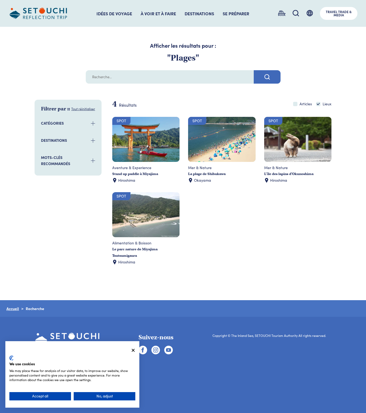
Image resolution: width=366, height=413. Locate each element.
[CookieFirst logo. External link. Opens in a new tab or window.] (11, 358)
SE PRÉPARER (236, 13)
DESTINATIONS (199, 13)
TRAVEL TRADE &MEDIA (339, 13)
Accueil (12, 308)
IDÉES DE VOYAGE (114, 13)
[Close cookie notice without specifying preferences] (133, 350)
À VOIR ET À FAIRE (158, 13)
